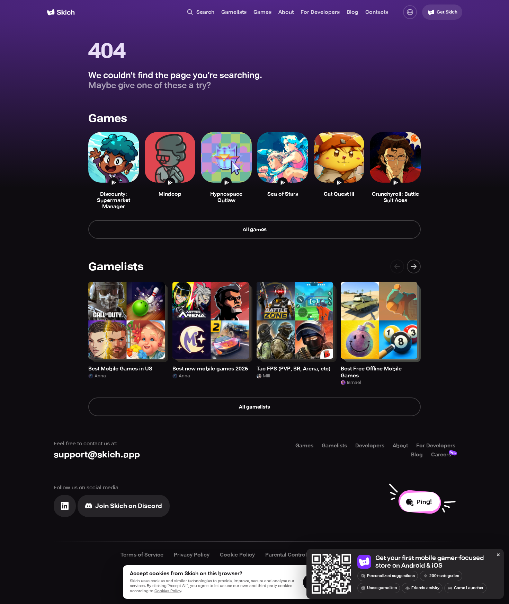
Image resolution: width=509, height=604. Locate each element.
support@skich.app (97, 454)
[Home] (61, 12)
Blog (352, 12)
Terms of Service (141, 555)
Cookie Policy (237, 555)
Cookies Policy (167, 591)
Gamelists (234, 12)
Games (262, 12)
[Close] (498, 555)
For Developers (320, 12)
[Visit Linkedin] (65, 506)
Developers (369, 446)
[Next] (414, 266)
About (286, 12)
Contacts (376, 12)
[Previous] (397, 266)
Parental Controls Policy (296, 555)
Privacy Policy (191, 555)
